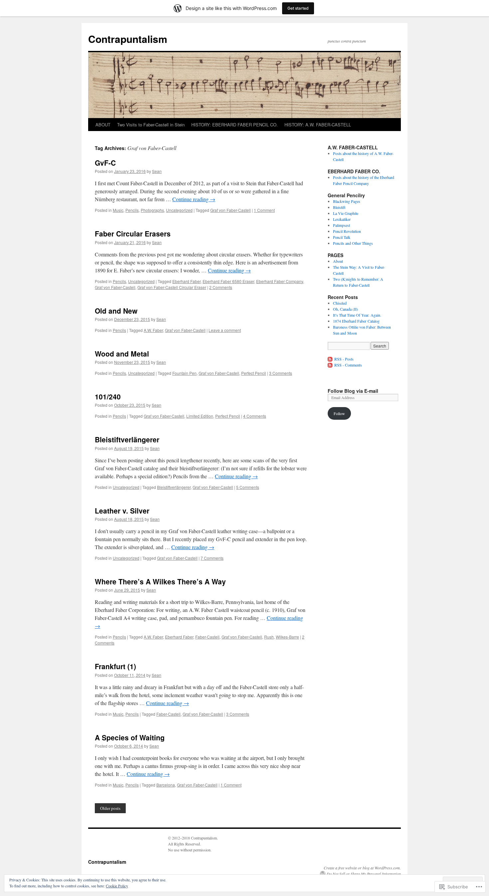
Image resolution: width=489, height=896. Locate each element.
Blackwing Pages (346, 201)
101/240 (108, 396)
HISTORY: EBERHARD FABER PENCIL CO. (234, 124)
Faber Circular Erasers (133, 233)
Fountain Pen (184, 373)
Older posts (110, 808)
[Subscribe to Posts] (330, 359)
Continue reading (193, 199)
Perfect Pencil (253, 373)
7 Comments (212, 558)
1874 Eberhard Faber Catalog (356, 321)
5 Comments (247, 487)
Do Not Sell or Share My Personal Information (364, 873)
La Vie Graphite (345, 213)
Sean (157, 171)
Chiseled (340, 303)
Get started (298, 8)
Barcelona (165, 785)
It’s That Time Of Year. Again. (357, 315)
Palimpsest (341, 225)
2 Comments (220, 287)
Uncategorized (179, 210)
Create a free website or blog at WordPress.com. (362, 867)
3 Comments (280, 373)
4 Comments (254, 416)
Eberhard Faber (186, 281)
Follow (339, 413)
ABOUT (102, 124)
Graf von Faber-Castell (230, 210)
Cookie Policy (117, 885)
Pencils (132, 210)
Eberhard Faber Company (279, 281)
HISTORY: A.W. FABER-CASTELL (317, 124)
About (338, 261)
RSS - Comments (348, 365)
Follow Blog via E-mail (353, 390)
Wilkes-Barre (287, 637)
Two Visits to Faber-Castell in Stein (151, 124)
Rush (269, 637)
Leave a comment (225, 330)
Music (118, 210)
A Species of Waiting (130, 737)
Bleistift (339, 207)
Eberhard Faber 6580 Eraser (228, 281)
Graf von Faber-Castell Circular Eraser (171, 287)
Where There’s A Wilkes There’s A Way (160, 581)
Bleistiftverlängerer (127, 439)
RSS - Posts (344, 359)
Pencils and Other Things (353, 243)
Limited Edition (199, 416)
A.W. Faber (153, 330)
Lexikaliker (342, 219)
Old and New (116, 311)
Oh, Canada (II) (345, 309)
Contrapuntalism (127, 39)
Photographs (152, 210)
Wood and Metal (122, 354)
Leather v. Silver (122, 511)
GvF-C (105, 163)
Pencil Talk (341, 237)
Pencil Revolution (347, 231)
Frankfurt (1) (115, 666)
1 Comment (264, 210)
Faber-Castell (207, 637)
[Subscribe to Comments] (330, 365)
